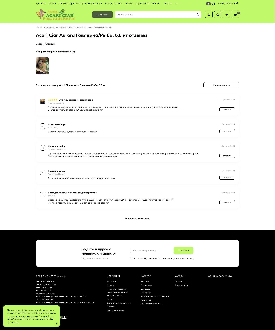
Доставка (40, 3)
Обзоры (128, 3)
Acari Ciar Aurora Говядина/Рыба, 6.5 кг (96, 27)
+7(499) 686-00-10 (227, 3)
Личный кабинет (182, 285)
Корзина (178, 281)
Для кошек (146, 292)
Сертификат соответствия (148, 3)
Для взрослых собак (67, 27)
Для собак (50, 27)
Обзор (39, 43)
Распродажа (147, 285)
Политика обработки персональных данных (80, 3)
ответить (227, 109)
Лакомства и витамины (151, 303)
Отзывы (49, 43)
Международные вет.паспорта (155, 296)
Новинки (145, 281)
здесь (16, 322)
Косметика (146, 300)
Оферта (167, 3)
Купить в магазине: (115, 310)
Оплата (52, 3)
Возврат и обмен (113, 3)
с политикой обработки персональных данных (170, 258)
